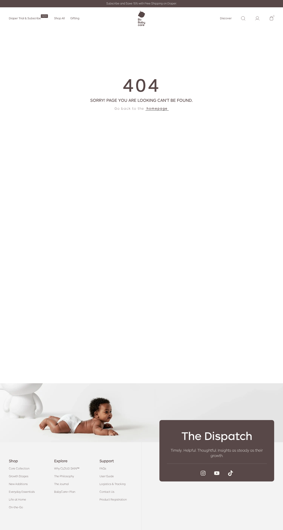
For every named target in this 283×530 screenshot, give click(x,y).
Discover (226, 18)
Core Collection (19, 468)
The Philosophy (64, 476)
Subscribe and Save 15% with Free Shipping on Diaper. (141, 3)
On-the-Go (16, 507)
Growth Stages (18, 476)
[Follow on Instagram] (203, 473)
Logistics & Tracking (112, 484)
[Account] (257, 18)
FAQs (102, 468)
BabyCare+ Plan (64, 492)
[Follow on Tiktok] (230, 473)
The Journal (61, 484)
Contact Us (106, 492)
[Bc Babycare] (141, 18)
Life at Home (17, 500)
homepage (157, 108)
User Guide (106, 476)
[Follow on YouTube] (217, 473)
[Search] (243, 18)
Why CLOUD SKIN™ (66, 468)
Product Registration (113, 500)
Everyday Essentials (22, 492)
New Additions (18, 484)
